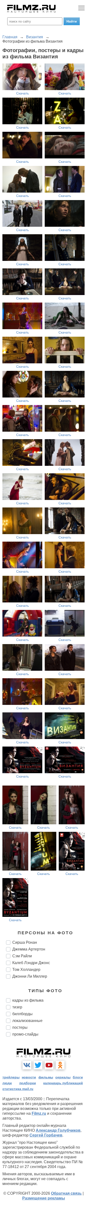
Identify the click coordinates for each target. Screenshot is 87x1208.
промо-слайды (25, 1034)
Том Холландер (26, 969)
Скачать (22, 93)
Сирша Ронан (24, 942)
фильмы (45, 1077)
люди (7, 1083)
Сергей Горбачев (45, 1135)
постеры (20, 1027)
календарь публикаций (63, 1083)
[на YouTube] (49, 1065)
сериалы (63, 1077)
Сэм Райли (22, 956)
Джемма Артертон (28, 949)
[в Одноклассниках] (60, 1065)
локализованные (27, 1021)
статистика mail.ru (17, 1089)
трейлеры (11, 1077)
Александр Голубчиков (58, 1130)
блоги (78, 1077)
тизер (17, 1007)
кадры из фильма (28, 1000)
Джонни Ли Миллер (29, 976)
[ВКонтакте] (26, 1065)
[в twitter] (38, 1065)
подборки (27, 1083)
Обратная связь (66, 1193)
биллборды (22, 1014)
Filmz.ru (39, 1113)
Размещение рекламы (43, 1198)
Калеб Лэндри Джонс (31, 963)
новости (29, 1077)
